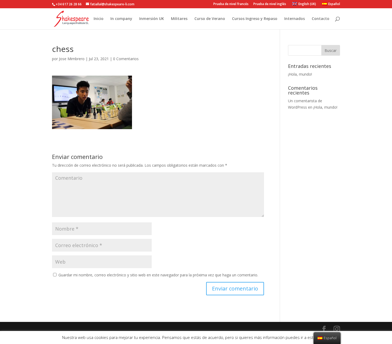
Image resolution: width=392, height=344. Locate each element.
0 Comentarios (126, 58)
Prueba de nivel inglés (269, 4)
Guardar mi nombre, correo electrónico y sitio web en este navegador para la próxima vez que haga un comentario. (158, 274)
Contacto (320, 19)
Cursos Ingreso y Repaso (254, 19)
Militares (179, 19)
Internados (294, 19)
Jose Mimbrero (72, 58)
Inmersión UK (151, 19)
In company (121, 19)
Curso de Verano (209, 19)
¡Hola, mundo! (300, 74)
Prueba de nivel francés (231, 4)
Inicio (98, 19)
